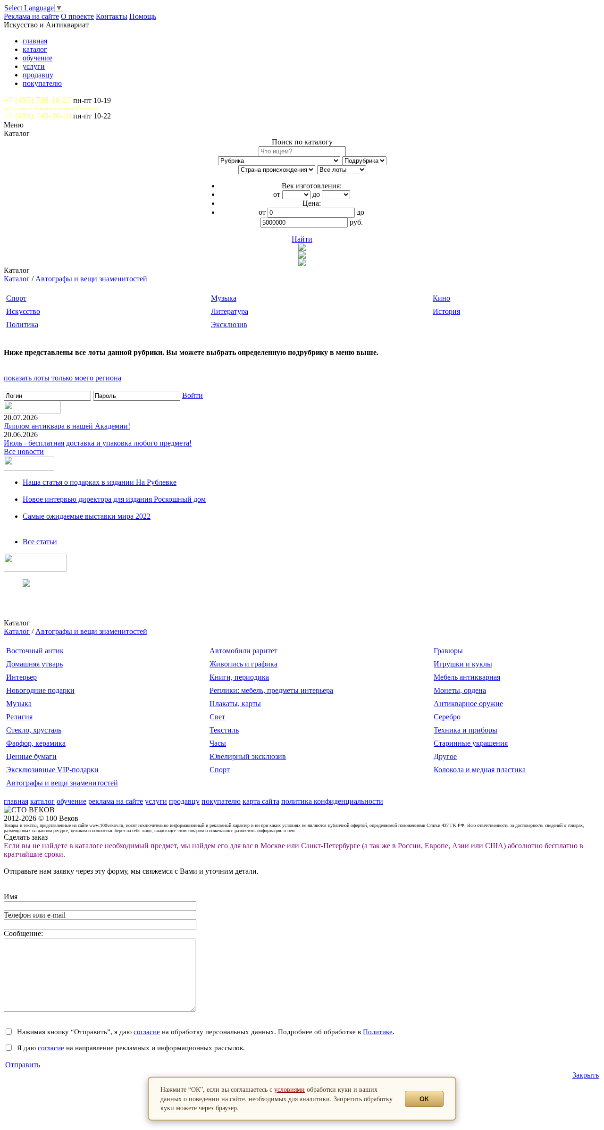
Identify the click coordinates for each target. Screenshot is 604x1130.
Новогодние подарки (40, 690)
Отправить (22, 1065)
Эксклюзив (229, 324)
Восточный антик (35, 651)
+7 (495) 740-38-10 (37, 115)
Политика (22, 324)
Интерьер (21, 677)
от (276, 194)
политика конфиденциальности (332, 801)
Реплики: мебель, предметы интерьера (271, 690)
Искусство (23, 311)
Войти (192, 395)
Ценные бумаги (31, 756)
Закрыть (585, 1075)
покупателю (42, 83)
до (316, 194)
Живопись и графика (243, 664)
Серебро (447, 717)
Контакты (111, 16)
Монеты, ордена (460, 690)
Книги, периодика (239, 677)
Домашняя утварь (34, 664)
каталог (35, 49)
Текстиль (224, 730)
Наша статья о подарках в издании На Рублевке (99, 482)
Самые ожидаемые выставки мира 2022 (87, 516)
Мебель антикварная (467, 677)
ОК (424, 1099)
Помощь (142, 16)
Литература (229, 311)
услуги (34, 66)
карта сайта (261, 801)
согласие (147, 1032)
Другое (445, 756)
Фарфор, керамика (36, 743)
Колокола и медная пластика (480, 770)
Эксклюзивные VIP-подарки (52, 770)
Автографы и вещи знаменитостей (91, 279)
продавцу (38, 75)
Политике (378, 1032)
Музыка (223, 298)
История (446, 311)
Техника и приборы (465, 730)
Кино (441, 298)
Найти (302, 239)
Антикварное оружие (468, 704)
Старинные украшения (471, 743)
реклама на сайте (115, 801)
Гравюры (448, 651)
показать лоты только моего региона (62, 378)
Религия (19, 717)
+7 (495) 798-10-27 (37, 100)
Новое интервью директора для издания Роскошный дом (114, 499)
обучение (37, 58)
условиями (289, 1089)
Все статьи (40, 542)
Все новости (24, 451)
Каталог (17, 279)
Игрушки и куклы (463, 664)
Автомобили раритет (243, 651)
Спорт (16, 298)
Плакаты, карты (235, 704)
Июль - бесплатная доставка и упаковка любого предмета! (98, 443)
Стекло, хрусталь (33, 730)
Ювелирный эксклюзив (248, 756)
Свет (217, 717)
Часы (218, 743)
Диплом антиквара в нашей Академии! (67, 426)
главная (35, 41)
